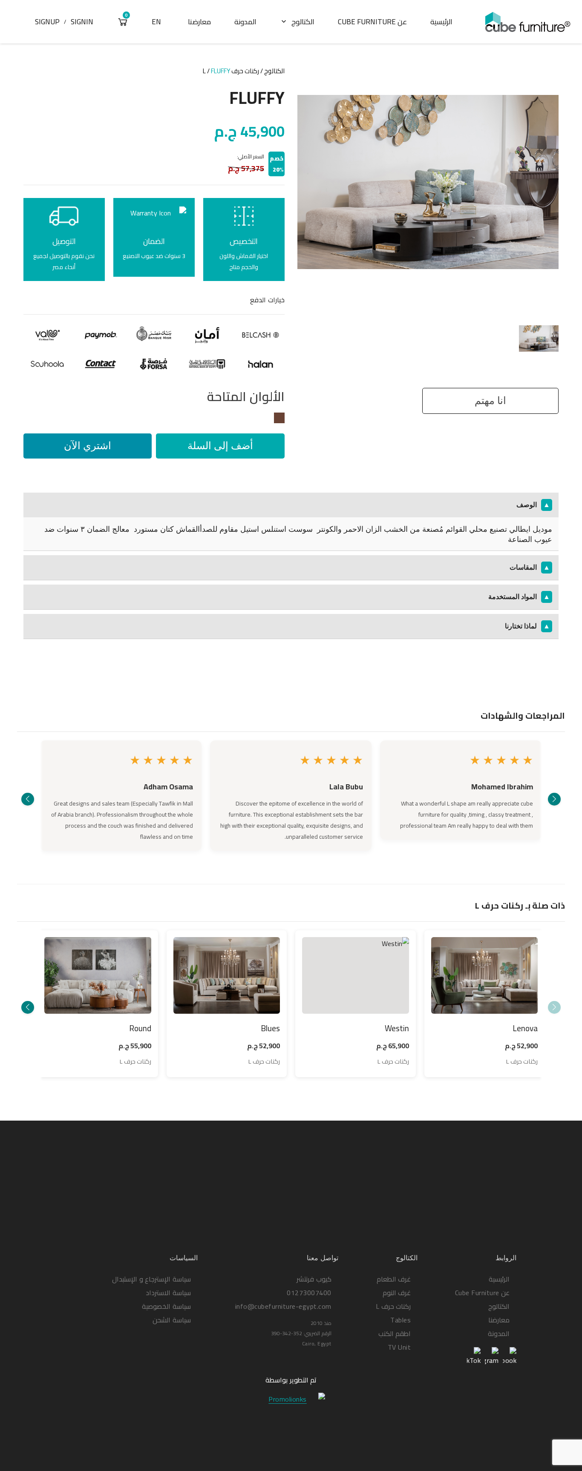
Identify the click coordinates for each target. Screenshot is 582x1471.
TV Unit (399, 1347)
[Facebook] (509, 1357)
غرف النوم (397, 1292)
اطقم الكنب (394, 1333)
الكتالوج (296, 22)
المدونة (245, 22)
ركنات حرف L (231, 71)
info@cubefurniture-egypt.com (283, 1306)
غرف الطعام (394, 1279)
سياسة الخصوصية (166, 1306)
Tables (400, 1319)
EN (156, 22)
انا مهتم (490, 400)
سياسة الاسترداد (168, 1292)
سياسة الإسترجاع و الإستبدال (151, 1279)
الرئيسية (441, 22)
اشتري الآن (87, 445)
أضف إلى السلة (220, 445)
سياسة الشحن (172, 1319)
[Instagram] (491, 1357)
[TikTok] (474, 1357)
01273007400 (309, 1292)
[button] (554, 799)
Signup (47, 22)
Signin (82, 22)
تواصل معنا (322, 1258)
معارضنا (199, 22)
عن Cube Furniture (372, 22)
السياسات (184, 1258)
